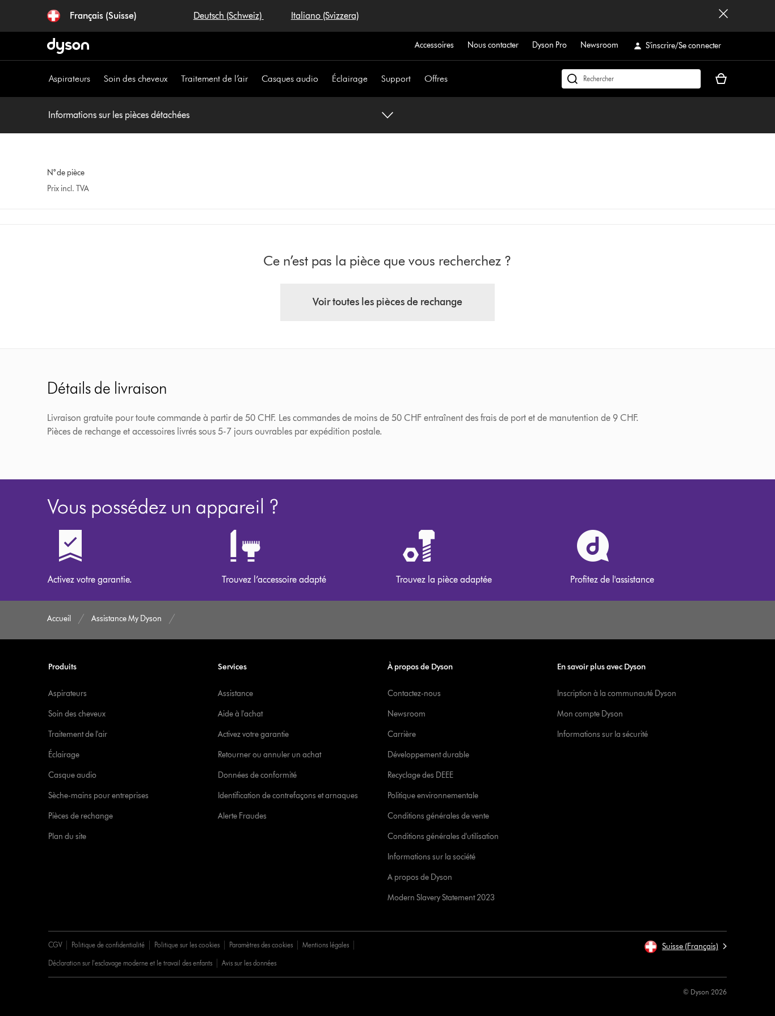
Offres (436, 78)
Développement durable (428, 755)
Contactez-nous (414, 693)
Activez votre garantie (253, 734)
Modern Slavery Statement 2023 (441, 898)
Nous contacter (493, 45)
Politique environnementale (432, 795)
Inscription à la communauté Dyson (616, 693)
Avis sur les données (249, 963)
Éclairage (350, 78)
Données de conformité (257, 775)
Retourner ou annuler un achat (269, 755)
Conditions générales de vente (438, 816)
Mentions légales (325, 945)
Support (396, 78)
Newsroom (599, 45)
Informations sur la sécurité (602, 734)
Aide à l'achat (240, 714)
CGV (55, 945)
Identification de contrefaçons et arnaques (288, 795)
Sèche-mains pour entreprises (98, 795)
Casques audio (290, 78)
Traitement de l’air (214, 78)
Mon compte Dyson (590, 714)
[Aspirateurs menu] (96, 79)
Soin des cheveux (135, 78)
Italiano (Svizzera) (325, 15)
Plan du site (67, 836)
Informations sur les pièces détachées (118, 114)
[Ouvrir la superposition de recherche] (631, 78)
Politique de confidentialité (108, 945)
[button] (685, 947)
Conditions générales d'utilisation (443, 836)
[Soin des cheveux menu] (173, 79)
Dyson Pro (549, 45)
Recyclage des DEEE (420, 775)
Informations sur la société (431, 857)
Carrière (401, 734)
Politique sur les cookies (187, 945)
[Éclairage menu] (373, 79)
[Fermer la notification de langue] (723, 16)
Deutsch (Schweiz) (228, 15)
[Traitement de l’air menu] (253, 79)
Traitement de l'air (77, 734)
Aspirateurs (69, 78)
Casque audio (72, 775)
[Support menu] (416, 79)
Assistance (235, 693)
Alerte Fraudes (242, 816)
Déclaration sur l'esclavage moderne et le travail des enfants (130, 963)
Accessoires (434, 45)
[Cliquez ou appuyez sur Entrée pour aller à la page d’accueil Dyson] (68, 46)
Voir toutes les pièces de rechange (387, 302)
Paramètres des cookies (261, 945)
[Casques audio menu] (324, 79)
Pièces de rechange (80, 816)
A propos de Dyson (419, 877)
